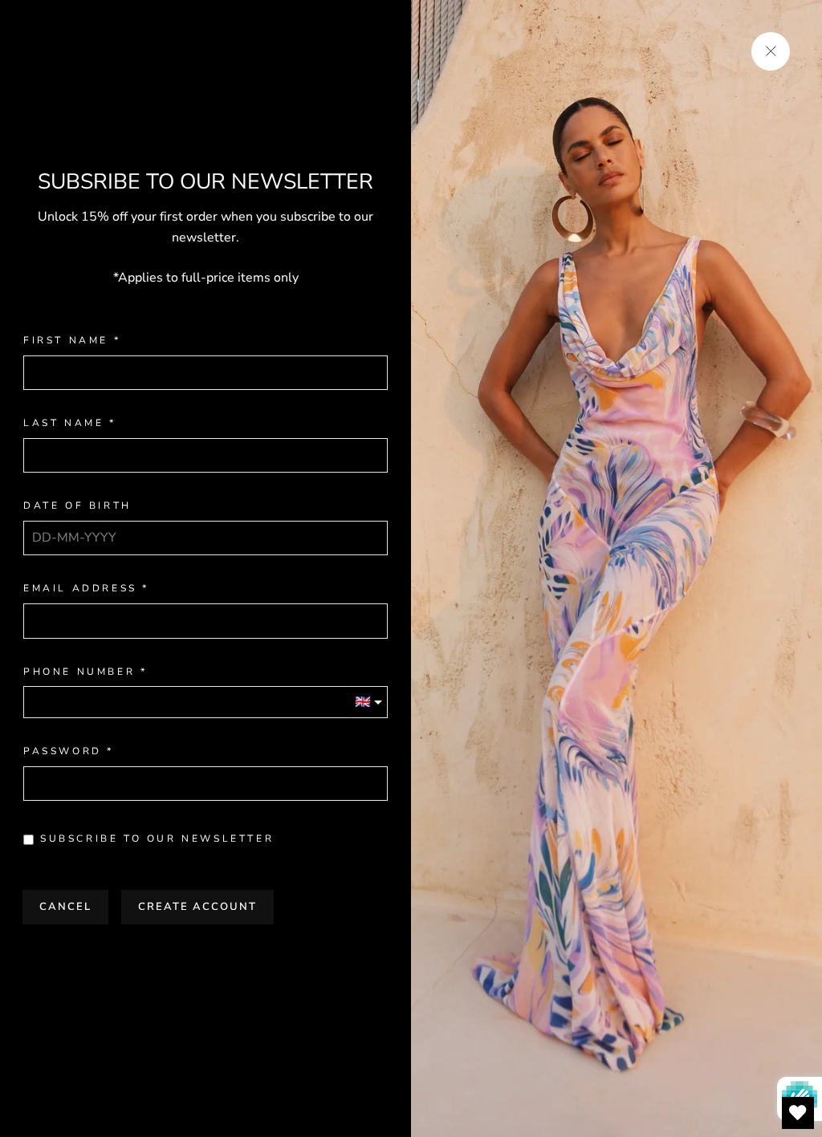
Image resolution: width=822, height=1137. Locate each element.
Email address (80, 589)
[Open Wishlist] (798, 1113)
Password (62, 751)
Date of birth (77, 506)
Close (205, 957)
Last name (63, 423)
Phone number (79, 672)
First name (65, 341)
